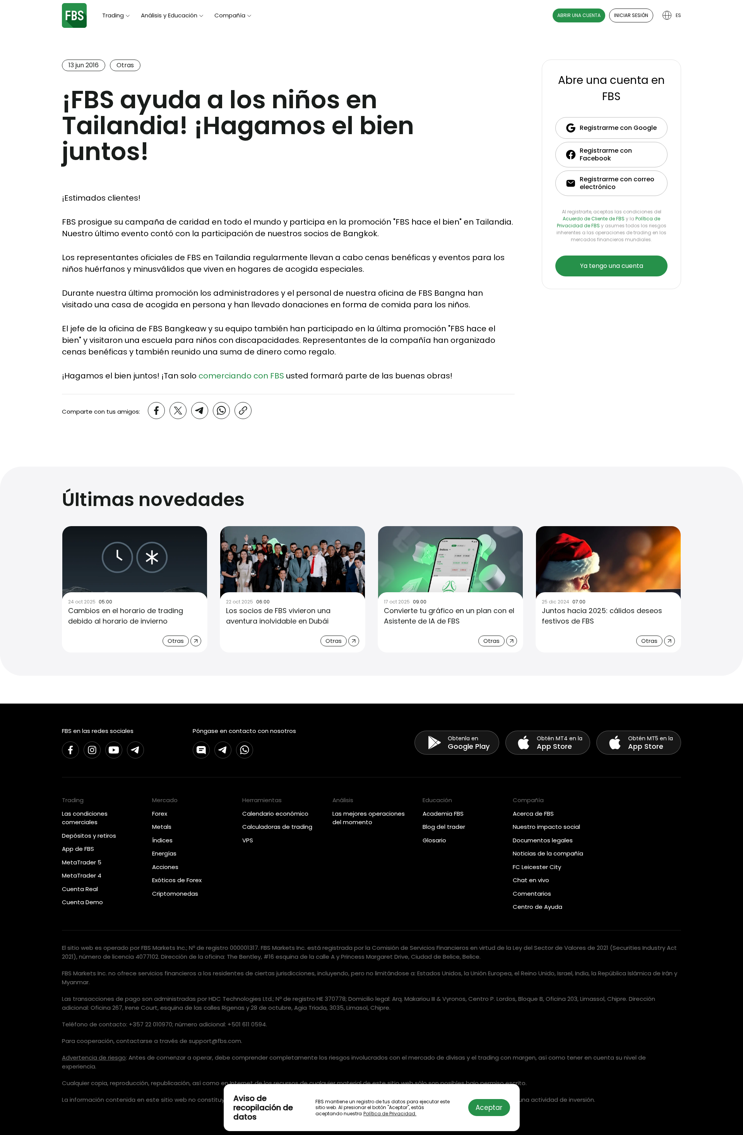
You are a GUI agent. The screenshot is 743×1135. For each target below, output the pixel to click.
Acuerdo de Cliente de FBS (594, 218)
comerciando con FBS (241, 375)
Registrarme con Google (618, 127)
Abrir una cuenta (579, 15)
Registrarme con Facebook (606, 154)
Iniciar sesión (631, 15)
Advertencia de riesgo (94, 1057)
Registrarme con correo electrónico (617, 183)
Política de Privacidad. (389, 1113)
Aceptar (489, 1107)
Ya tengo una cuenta (611, 265)
